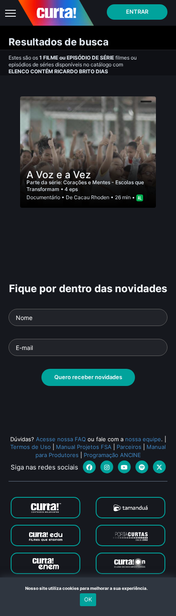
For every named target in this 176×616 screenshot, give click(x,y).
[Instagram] (106, 467)
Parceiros (129, 446)
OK (88, 599)
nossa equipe (143, 439)
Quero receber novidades (88, 377)
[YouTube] (124, 467)
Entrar (137, 11)
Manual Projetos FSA (83, 446)
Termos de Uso (30, 446)
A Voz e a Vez (58, 175)
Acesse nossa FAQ (61, 439)
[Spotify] (141, 467)
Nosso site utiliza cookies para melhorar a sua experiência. (88, 588)
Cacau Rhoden (91, 197)
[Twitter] (159, 467)
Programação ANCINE (112, 455)
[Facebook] (89, 467)
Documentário (43, 197)
